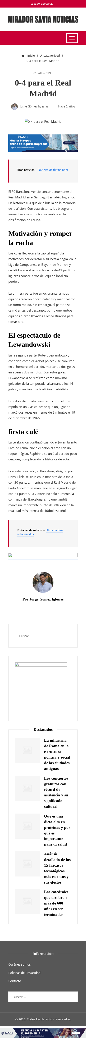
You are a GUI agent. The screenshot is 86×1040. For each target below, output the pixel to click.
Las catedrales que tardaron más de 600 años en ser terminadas (56, 903)
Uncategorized (43, 73)
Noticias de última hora (53, 169)
